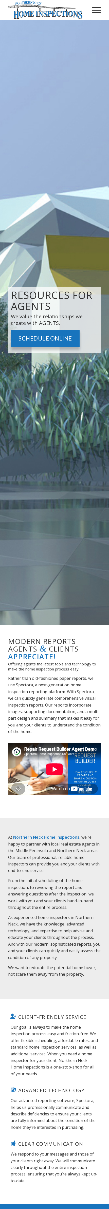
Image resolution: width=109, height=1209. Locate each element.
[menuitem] (94, 10)
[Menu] (94, 10)
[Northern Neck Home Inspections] (45, 10)
